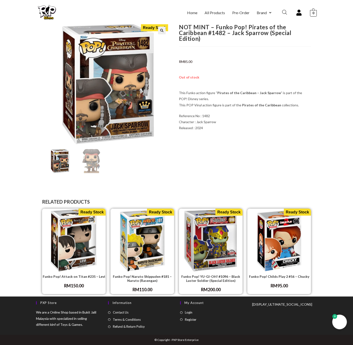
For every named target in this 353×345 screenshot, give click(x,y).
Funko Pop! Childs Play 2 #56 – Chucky (279, 276)
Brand (262, 12)
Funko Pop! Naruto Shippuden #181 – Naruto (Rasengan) (142, 279)
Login (188, 312)
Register (190, 319)
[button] (264, 12)
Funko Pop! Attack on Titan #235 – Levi (74, 276)
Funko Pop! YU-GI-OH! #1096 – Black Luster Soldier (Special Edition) (210, 279)
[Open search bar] (284, 12)
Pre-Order (241, 12)
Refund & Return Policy (129, 326)
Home (192, 12)
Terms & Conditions (127, 319)
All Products (215, 12)
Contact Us (120, 312)
